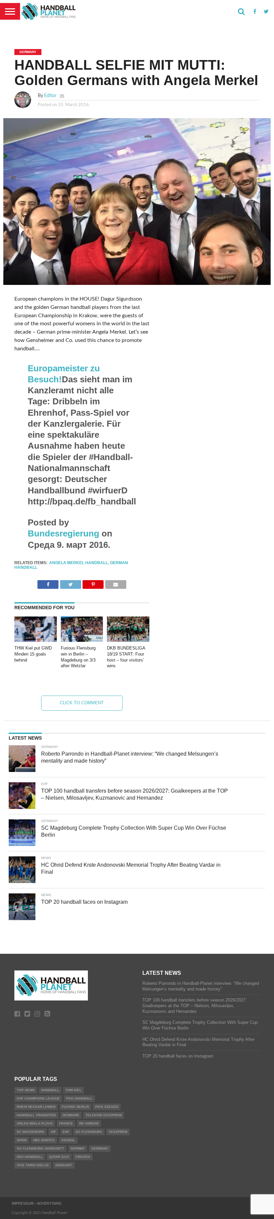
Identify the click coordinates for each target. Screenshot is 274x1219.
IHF (53, 1132)
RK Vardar (89, 1123)
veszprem (118, 1132)
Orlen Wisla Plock (35, 1123)
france (66, 1123)
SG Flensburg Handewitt (40, 1148)
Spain (22, 1140)
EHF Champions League (38, 1098)
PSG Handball (79, 1098)
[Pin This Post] (93, 582)
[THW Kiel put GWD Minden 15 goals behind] (35, 640)
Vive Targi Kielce (33, 1165)
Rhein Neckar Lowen (36, 1107)
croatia (83, 1157)
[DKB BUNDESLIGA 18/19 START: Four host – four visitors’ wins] (128, 640)
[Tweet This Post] (70, 582)
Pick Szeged (106, 1107)
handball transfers (36, 1115)
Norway (78, 1148)
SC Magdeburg (30, 1132)
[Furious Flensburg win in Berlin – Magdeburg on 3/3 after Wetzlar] (82, 640)
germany (99, 1148)
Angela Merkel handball (78, 562)
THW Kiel (73, 1090)
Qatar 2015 (59, 1157)
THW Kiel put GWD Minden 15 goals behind (33, 654)
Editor (50, 95)
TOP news (26, 1090)
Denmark (70, 1115)
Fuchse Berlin (75, 1107)
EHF (65, 1132)
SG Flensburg (89, 1132)
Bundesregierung (63, 533)
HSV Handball (30, 1157)
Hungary (63, 1165)
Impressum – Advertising (37, 1203)
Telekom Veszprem (104, 1115)
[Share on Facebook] (47, 582)
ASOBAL (68, 1140)
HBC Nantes (44, 1140)
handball (50, 1090)
